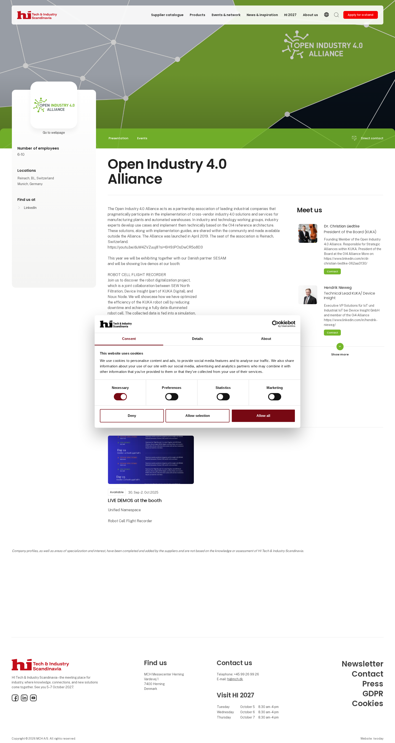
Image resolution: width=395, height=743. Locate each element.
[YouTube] (33, 700)
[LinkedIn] (24, 700)
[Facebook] (15, 700)
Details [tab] (197, 339)
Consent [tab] (129, 339)
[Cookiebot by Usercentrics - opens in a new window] (275, 324)
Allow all (263, 416)
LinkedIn (30, 208)
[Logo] (37, 15)
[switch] (171, 396)
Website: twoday (371, 738)
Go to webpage (54, 132)
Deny (132, 416)
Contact (332, 271)
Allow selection (197, 416)
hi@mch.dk (235, 679)
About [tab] (266, 339)
